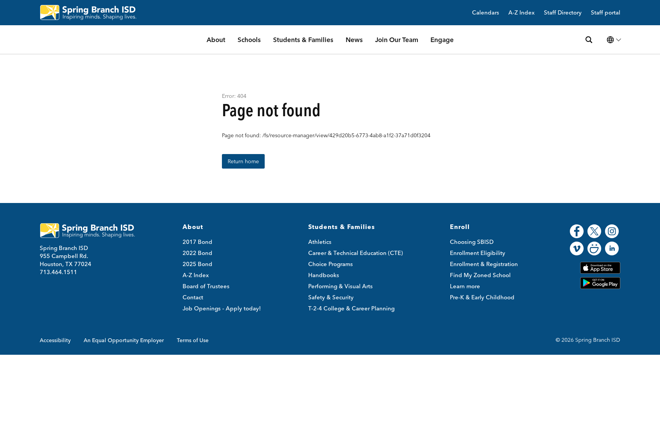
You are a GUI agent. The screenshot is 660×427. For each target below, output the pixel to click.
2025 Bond (197, 264)
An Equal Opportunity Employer (124, 340)
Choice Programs (330, 264)
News (354, 40)
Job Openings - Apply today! (222, 308)
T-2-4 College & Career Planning (351, 308)
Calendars (485, 13)
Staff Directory (563, 13)
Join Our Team (396, 40)
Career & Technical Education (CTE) (355, 253)
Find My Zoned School (480, 275)
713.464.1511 (58, 272)
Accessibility (55, 340)
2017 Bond (197, 241)
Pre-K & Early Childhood (482, 297)
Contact (193, 297)
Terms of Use (193, 340)
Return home (243, 161)
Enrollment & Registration (484, 264)
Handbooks (323, 275)
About (216, 40)
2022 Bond (197, 253)
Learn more (465, 286)
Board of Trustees (206, 286)
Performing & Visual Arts (340, 286)
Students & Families (303, 40)
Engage (442, 40)
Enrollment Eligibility (477, 253)
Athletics (320, 241)
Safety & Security (331, 297)
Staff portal (605, 13)
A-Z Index (521, 13)
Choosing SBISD (471, 241)
